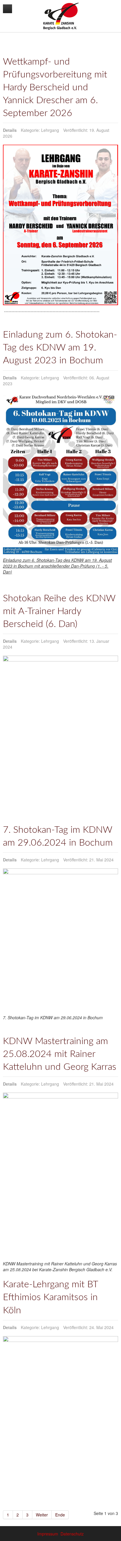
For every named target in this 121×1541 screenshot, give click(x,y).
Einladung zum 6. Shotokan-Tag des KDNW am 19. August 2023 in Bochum (60, 347)
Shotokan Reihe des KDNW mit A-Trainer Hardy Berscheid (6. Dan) (59, 611)
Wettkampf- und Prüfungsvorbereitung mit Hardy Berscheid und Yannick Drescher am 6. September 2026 (55, 87)
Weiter (42, 1515)
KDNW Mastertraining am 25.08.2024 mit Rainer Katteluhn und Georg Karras (59, 1054)
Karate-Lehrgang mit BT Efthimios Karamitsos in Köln (50, 1297)
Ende (60, 1515)
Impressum (47, 1534)
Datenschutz (72, 1534)
